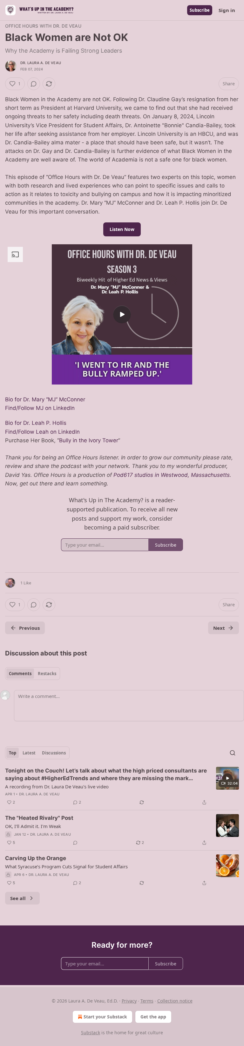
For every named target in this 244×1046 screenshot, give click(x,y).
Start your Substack (105, 1017)
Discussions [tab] (54, 753)
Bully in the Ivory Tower (88, 440)
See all (18, 898)
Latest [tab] (29, 753)
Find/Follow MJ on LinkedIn (40, 408)
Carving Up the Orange (35, 858)
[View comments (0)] (33, 83)
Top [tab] (12, 753)
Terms (146, 1001)
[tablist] (32, 673)
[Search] (232, 753)
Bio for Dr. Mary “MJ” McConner (45, 399)
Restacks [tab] (47, 673)
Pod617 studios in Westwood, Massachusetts (171, 475)
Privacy (129, 1001)
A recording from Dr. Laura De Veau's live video (57, 786)
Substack (90, 1033)
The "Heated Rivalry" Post (39, 818)
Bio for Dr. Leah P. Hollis (35, 423)
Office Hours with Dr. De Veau (43, 26)
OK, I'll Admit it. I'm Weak (33, 826)
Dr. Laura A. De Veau (40, 63)
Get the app (153, 1017)
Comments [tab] (20, 673)
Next (219, 628)
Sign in (227, 10)
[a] (122, 314)
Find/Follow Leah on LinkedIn (42, 432)
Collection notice (175, 1001)
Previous (29, 628)
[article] (122, 786)
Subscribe (200, 10)
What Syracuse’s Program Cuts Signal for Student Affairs (66, 866)
